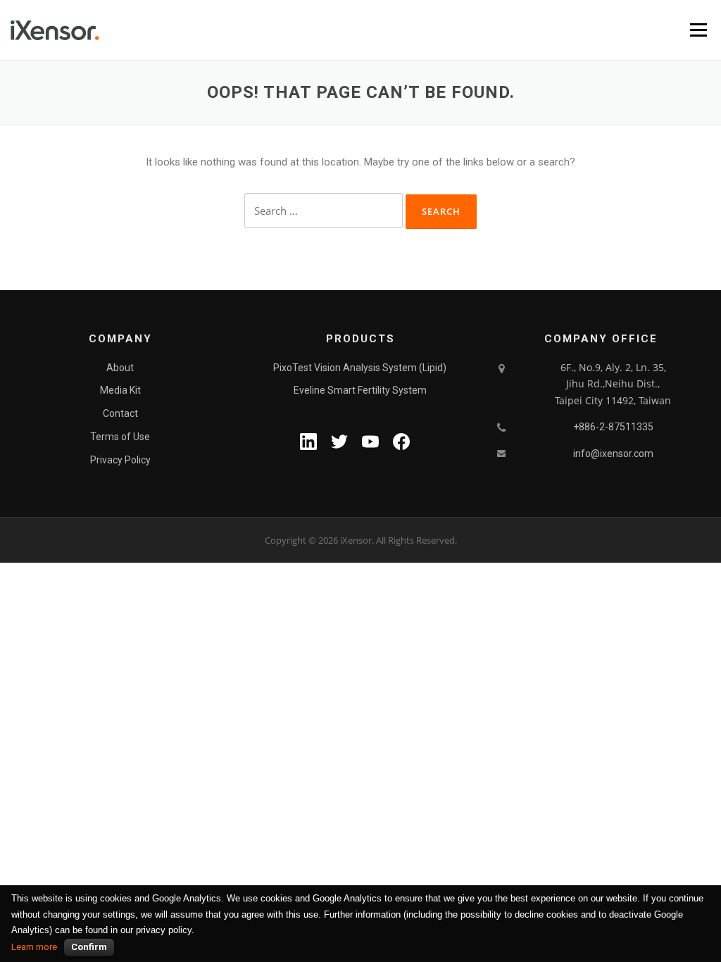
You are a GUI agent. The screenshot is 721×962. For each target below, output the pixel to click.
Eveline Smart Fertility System (360, 390)
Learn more (34, 947)
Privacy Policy (120, 460)
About (120, 367)
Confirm (89, 947)
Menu (698, 29)
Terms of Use (120, 436)
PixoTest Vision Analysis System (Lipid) (359, 367)
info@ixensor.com (613, 453)
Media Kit (120, 390)
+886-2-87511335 (613, 426)
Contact (120, 413)
